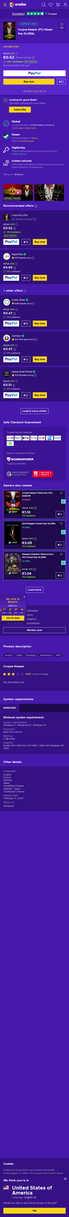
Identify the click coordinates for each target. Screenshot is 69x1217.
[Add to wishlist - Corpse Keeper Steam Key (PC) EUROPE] (61, 494)
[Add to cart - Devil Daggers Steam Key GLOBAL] (60, 545)
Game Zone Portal (22, 372)
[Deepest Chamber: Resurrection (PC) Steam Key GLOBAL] (34, 565)
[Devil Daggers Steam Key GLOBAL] (34, 535)
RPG (58, 655)
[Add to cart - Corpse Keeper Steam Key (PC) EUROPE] (60, 514)
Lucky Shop (18, 300)
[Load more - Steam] (6, 136)
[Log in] (65, 4)
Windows (8, 806)
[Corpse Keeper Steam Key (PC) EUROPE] (34, 504)
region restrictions (27, 128)
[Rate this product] (14, 674)
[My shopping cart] (58, 4)
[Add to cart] (61, 82)
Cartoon (16, 336)
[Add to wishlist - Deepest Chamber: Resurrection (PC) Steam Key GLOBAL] (61, 555)
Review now (34, 630)
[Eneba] (17, 4)
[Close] (65, 1178)
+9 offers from (34, 91)
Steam (35, 138)
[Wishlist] (50, 4)
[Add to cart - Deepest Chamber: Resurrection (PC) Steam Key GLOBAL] (60, 575)
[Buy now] (34, 73)
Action (8, 655)
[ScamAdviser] (20, 459)
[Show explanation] (33, 258)
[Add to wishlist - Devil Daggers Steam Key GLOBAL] (61, 524)
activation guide (26, 141)
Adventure (46, 655)
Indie (19, 655)
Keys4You (17, 254)
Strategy (31, 655)
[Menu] (4, 4)
